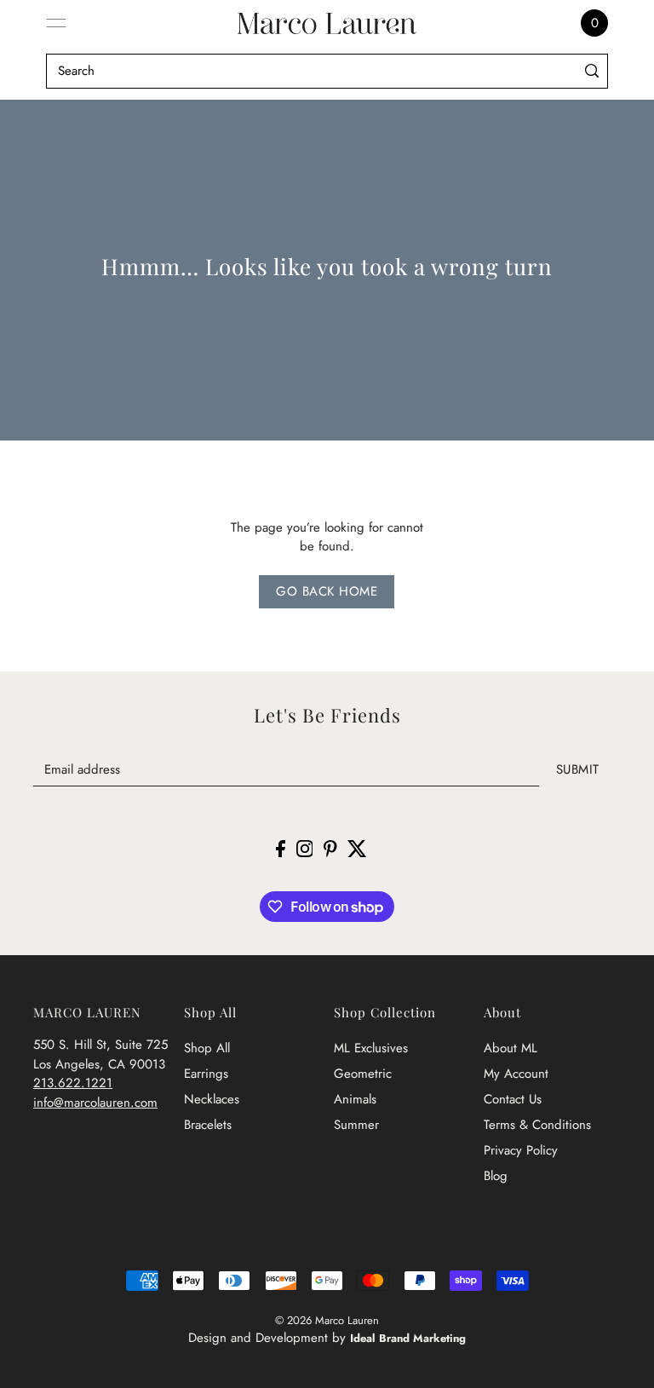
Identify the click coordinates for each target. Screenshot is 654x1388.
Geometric (363, 1073)
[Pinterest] (330, 848)
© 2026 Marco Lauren (327, 1320)
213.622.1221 (72, 1083)
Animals (355, 1099)
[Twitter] (357, 848)
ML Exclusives (371, 1048)
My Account (516, 1073)
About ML (510, 1048)
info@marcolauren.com (95, 1102)
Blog (496, 1175)
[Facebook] (280, 848)
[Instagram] (304, 848)
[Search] (591, 71)
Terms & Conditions (537, 1124)
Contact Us (513, 1099)
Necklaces (211, 1099)
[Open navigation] (56, 23)
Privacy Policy (521, 1150)
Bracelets (208, 1124)
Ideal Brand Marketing (408, 1338)
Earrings (206, 1073)
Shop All (207, 1048)
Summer (356, 1124)
